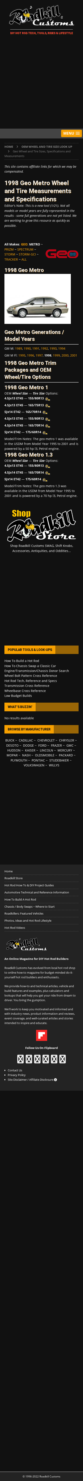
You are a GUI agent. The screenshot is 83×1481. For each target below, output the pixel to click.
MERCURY (65, 750)
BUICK (9, 740)
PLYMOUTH (19, 760)
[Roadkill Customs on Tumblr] (45, 1061)
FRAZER (56, 745)
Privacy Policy (17, 1075)
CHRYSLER (66, 740)
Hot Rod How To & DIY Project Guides (29, 885)
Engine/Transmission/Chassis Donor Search (36, 671)
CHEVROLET (46, 740)
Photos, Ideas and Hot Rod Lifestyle (27, 921)
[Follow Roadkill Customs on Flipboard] (41, 1038)
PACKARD (66, 755)
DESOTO (12, 745)
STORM (9, 254)
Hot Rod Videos (14, 928)
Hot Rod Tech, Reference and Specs (30, 681)
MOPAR (12, 755)
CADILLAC (26, 740)
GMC (69, 745)
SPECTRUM (25, 249)
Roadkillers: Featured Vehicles (23, 913)
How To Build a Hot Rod (21, 661)
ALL (24, 259)
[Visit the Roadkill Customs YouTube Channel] (62, 1061)
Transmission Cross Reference (26, 686)
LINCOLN (46, 750)
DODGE (28, 745)
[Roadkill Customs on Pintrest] (37, 1061)
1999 (56, 355)
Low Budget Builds (18, 696)
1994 (61, 348)
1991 (35, 348)
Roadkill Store (13, 878)
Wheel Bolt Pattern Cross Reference (30, 676)
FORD (42, 745)
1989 (18, 348)
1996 (30, 355)
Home (8, 871)
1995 (21, 355)
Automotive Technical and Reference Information (36, 892)
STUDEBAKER (59, 760)
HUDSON (14, 750)
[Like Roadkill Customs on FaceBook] (20, 1061)
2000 (65, 355)
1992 (44, 348)
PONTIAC (38, 760)
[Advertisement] (41, 82)
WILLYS (54, 765)
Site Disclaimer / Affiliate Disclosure (31, 1080)
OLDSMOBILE (44, 755)
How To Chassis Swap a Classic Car (30, 666)
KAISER (30, 750)
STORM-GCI (27, 254)
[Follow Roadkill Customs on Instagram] (29, 1061)
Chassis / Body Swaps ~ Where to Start (29, 907)
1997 (39, 355)
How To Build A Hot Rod (20, 899)
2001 (73, 355)
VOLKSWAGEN (34, 765)
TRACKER (11, 259)
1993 (53, 348)
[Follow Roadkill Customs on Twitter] (54, 1061)
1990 (27, 348)
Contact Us (15, 1070)
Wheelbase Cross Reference (25, 691)
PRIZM (9, 249)
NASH (26, 755)
